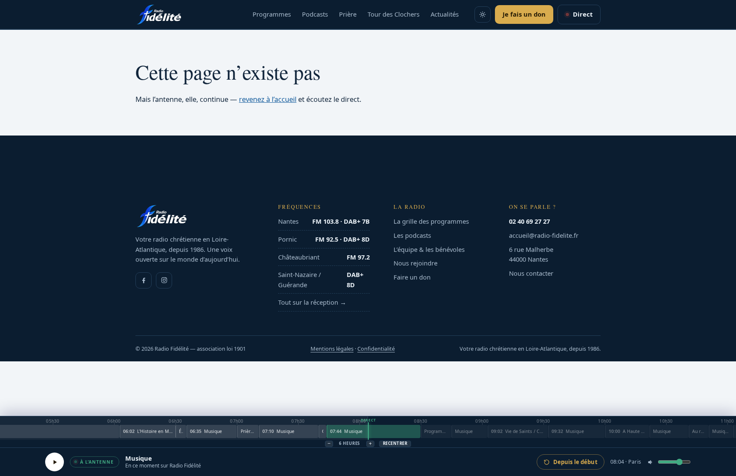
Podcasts (315, 14)
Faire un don (412, 277)
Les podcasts (412, 235)
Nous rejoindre (415, 263)
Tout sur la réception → (312, 302)
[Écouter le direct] (54, 462)
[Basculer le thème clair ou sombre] (482, 14)
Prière (347, 14)
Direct (582, 14)
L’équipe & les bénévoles (429, 249)
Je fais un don (524, 14)
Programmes (272, 14)
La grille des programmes (431, 221)
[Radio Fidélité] (194, 216)
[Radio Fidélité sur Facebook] (143, 280)
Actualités (445, 14)
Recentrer (395, 443)
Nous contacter (531, 273)
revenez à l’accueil (267, 99)
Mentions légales (332, 348)
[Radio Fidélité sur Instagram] (164, 280)
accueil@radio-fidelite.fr (543, 235)
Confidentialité (376, 348)
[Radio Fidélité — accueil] (158, 14)
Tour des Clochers (394, 14)
